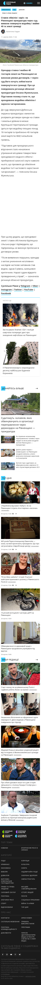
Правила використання (27, 923)
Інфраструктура (28, 879)
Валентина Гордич (13, 32)
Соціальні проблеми (30, 900)
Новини (4, 848)
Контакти (5, 918)
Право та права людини (9, 13)
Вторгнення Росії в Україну (29, 849)
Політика (5, 896)
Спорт (3, 903)
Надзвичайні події (29, 872)
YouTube (28, 289)
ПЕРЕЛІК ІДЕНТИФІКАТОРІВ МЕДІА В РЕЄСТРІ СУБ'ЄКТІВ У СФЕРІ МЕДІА (28, 937)
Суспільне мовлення (10, 922)
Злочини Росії (7, 900)
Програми (25, 927)
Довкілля (21, 9)
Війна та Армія (27, 903)
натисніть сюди (30, 976)
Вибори (4, 872)
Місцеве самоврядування (28, 888)
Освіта (24, 868)
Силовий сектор (8, 892)
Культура (25, 864)
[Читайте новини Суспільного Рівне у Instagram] (7, 954)
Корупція (25, 861)
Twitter (18, 289)
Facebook (6, 293)
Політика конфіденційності (9, 928)
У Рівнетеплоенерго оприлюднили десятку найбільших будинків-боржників (18, 370)
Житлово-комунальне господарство (7, 881)
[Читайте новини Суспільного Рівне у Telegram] (19, 954)
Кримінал (5, 864)
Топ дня (24, 907)
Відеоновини (7, 907)
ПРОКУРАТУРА (6, 9)
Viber (35, 285)
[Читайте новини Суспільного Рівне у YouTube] (11, 954)
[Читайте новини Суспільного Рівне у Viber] (15, 954)
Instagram (6, 289)
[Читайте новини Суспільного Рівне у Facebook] (2, 954)
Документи (6, 933)
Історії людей (27, 892)
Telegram (25, 285)
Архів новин (26, 918)
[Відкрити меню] (39, 3)
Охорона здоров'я (29, 875)
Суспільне (6, 974)
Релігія (24, 896)
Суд (14, 9)
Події (3, 861)
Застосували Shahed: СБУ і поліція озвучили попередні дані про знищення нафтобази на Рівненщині (19, 332)
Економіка (6, 868)
